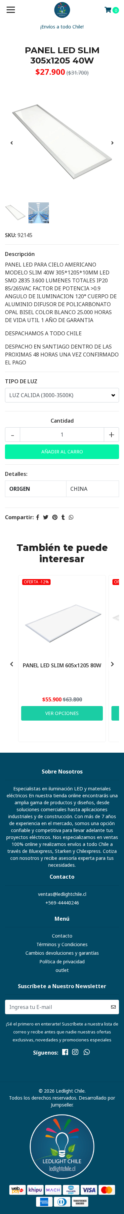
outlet (62, 970)
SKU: (10, 235)
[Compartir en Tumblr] (63, 517)
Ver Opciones (62, 713)
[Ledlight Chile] (62, 10)
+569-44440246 (62, 903)
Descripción (20, 254)
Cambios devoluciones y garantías (62, 953)
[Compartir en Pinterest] (55, 517)
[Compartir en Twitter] (45, 517)
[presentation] (11, 142)
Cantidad (62, 420)
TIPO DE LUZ (21, 381)
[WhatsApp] (86, 1053)
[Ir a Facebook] (65, 1053)
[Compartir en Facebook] (37, 517)
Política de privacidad (62, 961)
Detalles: (16, 474)
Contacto (62, 936)
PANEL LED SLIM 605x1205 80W (62, 665)
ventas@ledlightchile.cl (62, 894)
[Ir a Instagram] (75, 1053)
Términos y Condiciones (62, 944)
